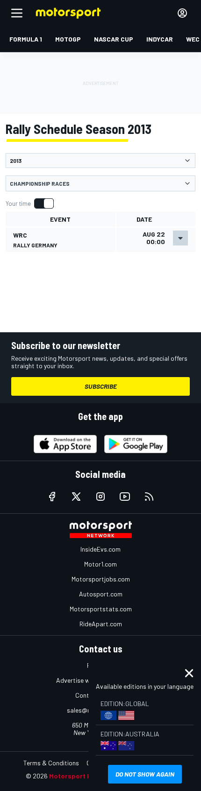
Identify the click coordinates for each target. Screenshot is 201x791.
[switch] (29, 203)
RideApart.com (100, 624)
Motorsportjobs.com (101, 579)
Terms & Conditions (51, 763)
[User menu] (182, 13)
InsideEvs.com (100, 549)
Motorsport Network (81, 776)
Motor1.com (100, 564)
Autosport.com (100, 594)
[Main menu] (16, 13)
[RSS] (149, 496)
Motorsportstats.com (101, 609)
